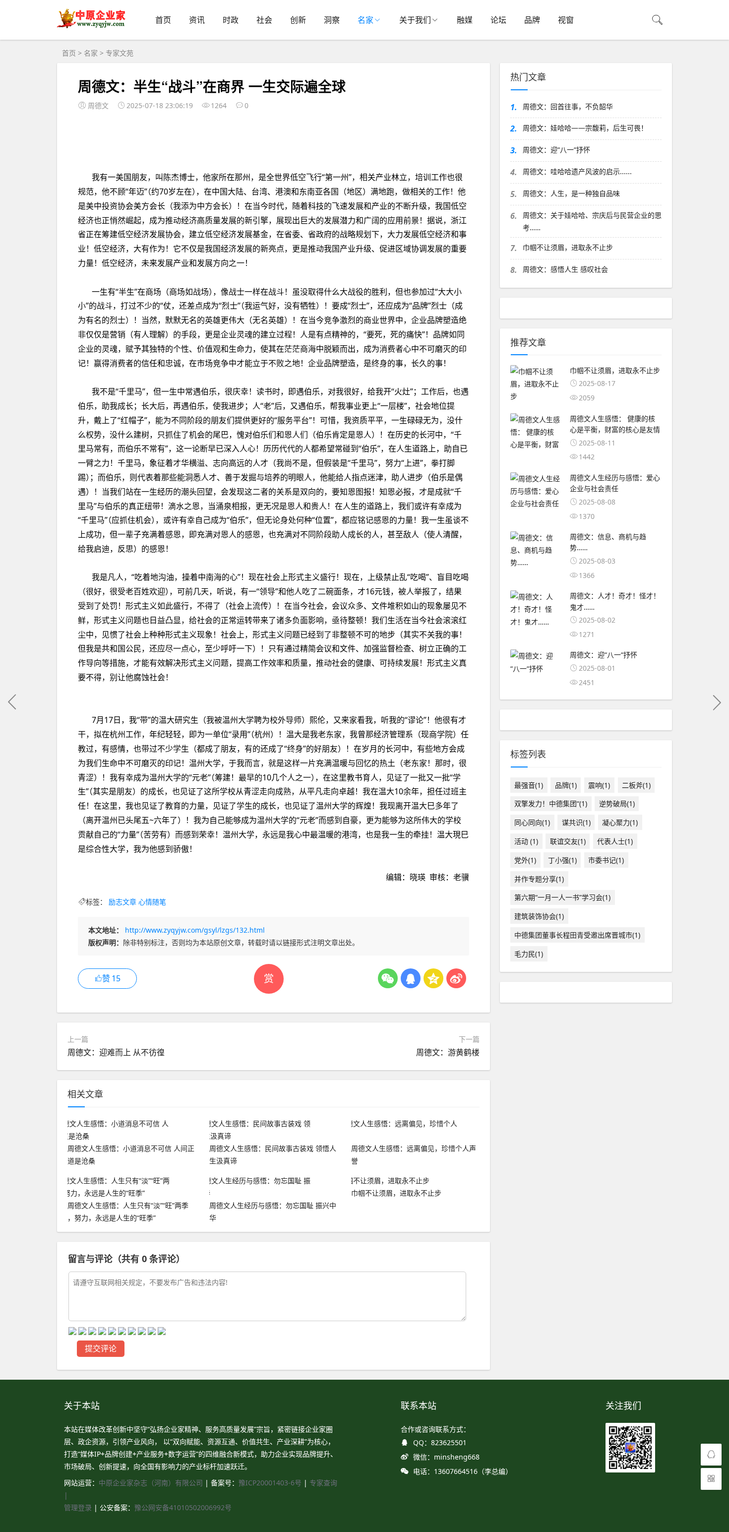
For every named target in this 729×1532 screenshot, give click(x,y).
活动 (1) (526, 841)
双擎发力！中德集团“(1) (550, 803)
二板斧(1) (636, 785)
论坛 (498, 19)
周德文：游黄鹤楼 (448, 1052)
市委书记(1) (606, 860)
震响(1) (599, 785)
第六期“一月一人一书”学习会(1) (562, 897)
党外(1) (525, 860)
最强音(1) (528, 785)
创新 (298, 19)
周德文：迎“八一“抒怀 (556, 149)
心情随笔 (152, 901)
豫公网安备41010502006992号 (183, 1507)
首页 (163, 19)
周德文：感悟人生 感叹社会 (565, 269)
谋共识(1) (576, 822)
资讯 (197, 19)
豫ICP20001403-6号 (270, 1482)
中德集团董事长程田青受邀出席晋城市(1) (577, 935)
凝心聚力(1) (620, 822)
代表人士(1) (615, 841)
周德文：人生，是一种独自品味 (571, 193)
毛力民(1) (528, 953)
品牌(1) (566, 785)
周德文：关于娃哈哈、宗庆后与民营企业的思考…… (592, 221)
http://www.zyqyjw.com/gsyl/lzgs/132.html (195, 930)
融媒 (465, 19)
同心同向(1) (532, 822)
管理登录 (79, 1507)
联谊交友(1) (568, 841)
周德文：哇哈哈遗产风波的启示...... (577, 171)
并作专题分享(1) (539, 879)
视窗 (566, 19)
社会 (264, 19)
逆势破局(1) (617, 803)
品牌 (532, 19)
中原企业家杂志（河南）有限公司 (151, 1482)
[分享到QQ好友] (411, 978)
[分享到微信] (388, 978)
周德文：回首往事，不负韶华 (568, 106)
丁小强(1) (562, 860)
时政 (231, 19)
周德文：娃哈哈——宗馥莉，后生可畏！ (585, 127)
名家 (365, 19)
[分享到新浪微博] (456, 978)
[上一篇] (12, 702)
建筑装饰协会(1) (539, 916)
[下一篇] (716, 702)
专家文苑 (119, 53)
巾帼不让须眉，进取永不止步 (568, 247)
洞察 (332, 19)
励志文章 (122, 901)
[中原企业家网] (91, 27)
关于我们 (415, 19)
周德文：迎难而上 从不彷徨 (116, 1052)
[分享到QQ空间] (433, 978)
